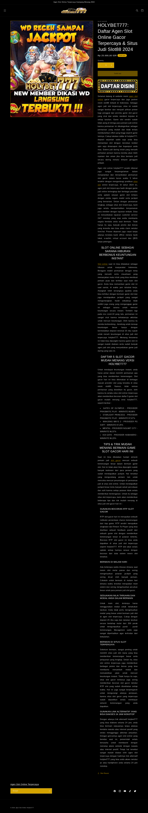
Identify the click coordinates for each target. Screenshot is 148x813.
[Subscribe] (49, 791)
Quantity (101, 60)
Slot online (103, 264)
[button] (4, 10)
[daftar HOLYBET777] (118, 86)
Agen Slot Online (21, 807)
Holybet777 (30, 807)
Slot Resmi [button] (104, 773)
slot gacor (116, 460)
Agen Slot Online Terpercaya (24, 784)
